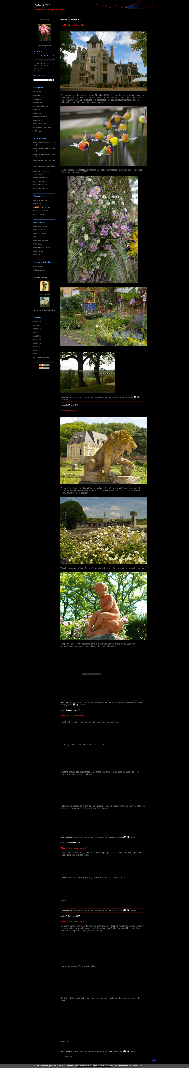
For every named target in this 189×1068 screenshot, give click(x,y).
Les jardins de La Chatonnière (44, 310)
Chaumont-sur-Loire (42, 106)
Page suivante (68, 1056)
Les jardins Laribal (44, 294)
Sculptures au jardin (69, 410)
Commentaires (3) (101, 910)
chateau (120, 397)
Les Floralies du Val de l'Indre (73, 25)
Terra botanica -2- (41, 185)
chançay (63, 705)
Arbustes (38, 99)
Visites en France (41, 124)
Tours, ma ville (40, 214)
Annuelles (38, 92)
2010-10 (38, 336)
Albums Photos (40, 278)
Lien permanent (89, 397)
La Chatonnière (40, 230)
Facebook (81, 705)
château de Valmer (94, 488)
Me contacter (44, 19)
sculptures (119, 702)
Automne (38, 102)
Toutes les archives (42, 357)
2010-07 (38, 347)
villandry (114, 837)
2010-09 (38, 339)
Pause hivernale (41, 177)
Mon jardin (39, 120)
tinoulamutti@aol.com (44, 46)
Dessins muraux (41, 200)
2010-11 (38, 332)
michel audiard (128, 702)
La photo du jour (45, 207)
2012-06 (38, 329)
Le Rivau (38, 244)
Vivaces (38, 131)
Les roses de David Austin (44, 247)
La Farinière (39, 237)
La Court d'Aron (40, 233)
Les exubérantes (41, 117)
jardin (113, 702)
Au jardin (38, 266)
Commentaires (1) (101, 837)
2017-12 (38, 325)
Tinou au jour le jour (42, 211)
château (120, 837)
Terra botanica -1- (41, 188)
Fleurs (37, 110)
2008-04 (38, 354)
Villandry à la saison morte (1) (73, 921)
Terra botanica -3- (41, 181)
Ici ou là (38, 204)
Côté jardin (41, 5)
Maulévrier (39, 251)
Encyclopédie (40, 270)
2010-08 (38, 343)
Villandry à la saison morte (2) (73, 848)
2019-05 (38, 322)
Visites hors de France (43, 127)
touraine (130, 397)
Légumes (38, 113)
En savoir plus (137, 1066)
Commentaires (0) (101, 397)
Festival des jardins (42, 226)
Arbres (37, 95)
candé (125, 397)
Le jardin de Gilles (41, 240)
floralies (114, 397)
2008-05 (38, 350)
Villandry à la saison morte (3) (73, 716)
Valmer (37, 254)
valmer (141, 702)
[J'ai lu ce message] (186, 1066)
